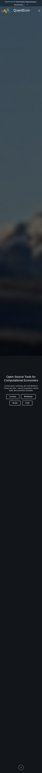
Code (27, 403)
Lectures (12, 396)
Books (15, 403)
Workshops (28, 396)
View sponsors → (19, 4)
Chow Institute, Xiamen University (26, 1)
